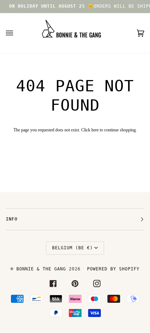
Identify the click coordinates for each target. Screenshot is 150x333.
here (95, 129)
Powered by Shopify (113, 268)
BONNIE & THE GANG (42, 268)
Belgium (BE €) (72, 247)
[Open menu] (17, 33)
